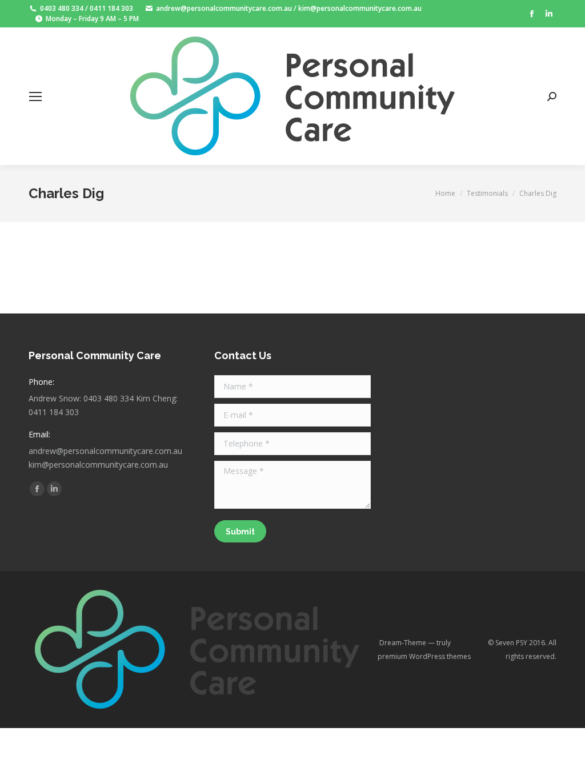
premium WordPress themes (424, 656)
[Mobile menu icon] (35, 96)
